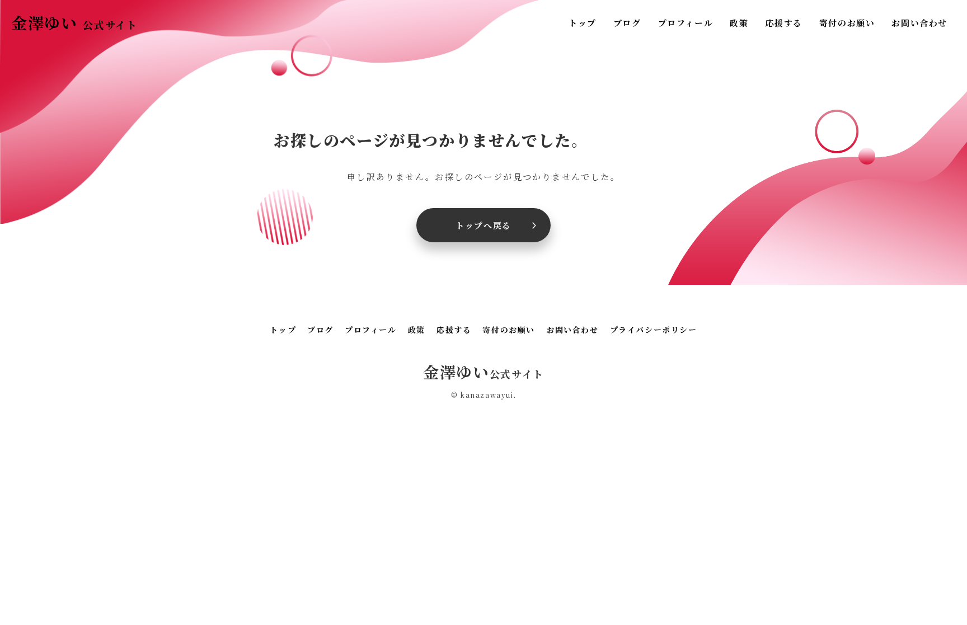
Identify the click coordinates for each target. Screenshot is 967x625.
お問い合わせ (919, 23)
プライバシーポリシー (653, 329)
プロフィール (685, 23)
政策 (739, 23)
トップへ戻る (483, 225)
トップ (583, 23)
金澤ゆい (74, 22)
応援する (783, 23)
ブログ (627, 23)
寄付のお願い (847, 23)
